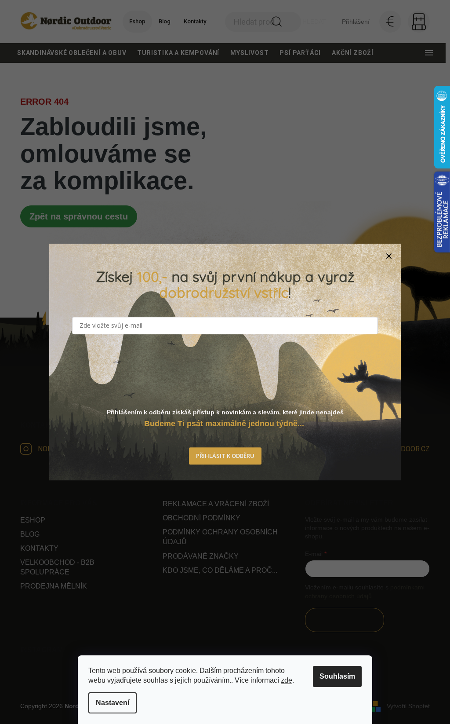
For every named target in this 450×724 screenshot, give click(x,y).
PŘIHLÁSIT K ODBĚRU (225, 456)
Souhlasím (337, 676)
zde (286, 680)
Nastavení (112, 702)
